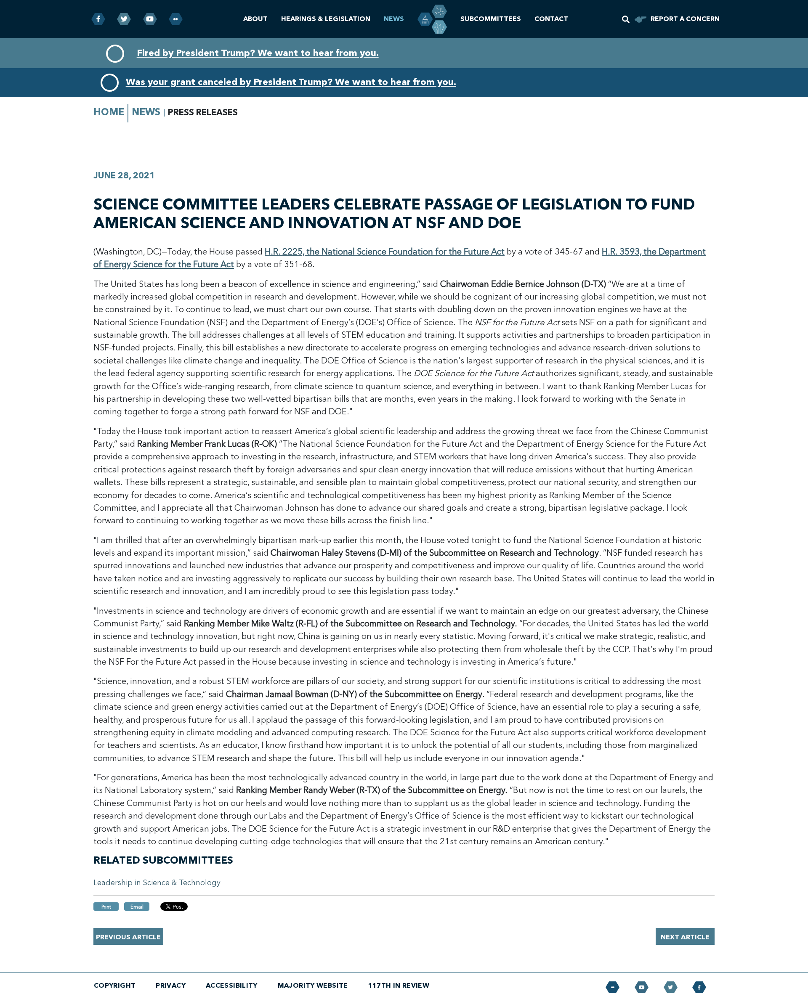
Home (108, 112)
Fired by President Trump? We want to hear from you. (258, 53)
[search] (626, 19)
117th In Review (399, 985)
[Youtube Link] (150, 19)
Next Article (685, 937)
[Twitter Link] (124, 19)
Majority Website (313, 985)
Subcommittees (490, 19)
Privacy (171, 985)
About (255, 19)
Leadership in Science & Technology (157, 882)
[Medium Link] (176, 19)
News (394, 19)
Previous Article (128, 937)
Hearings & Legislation (325, 19)
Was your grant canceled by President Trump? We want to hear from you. (291, 82)
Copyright (115, 985)
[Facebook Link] (98, 19)
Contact (551, 19)
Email (137, 907)
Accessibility (232, 985)
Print (106, 907)
